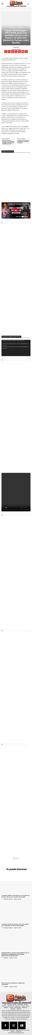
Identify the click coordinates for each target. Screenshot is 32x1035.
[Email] (16, 51)
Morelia (20, 27)
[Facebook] (5, 51)
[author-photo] (2, 899)
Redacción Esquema (8, 899)
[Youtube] (22, 1025)
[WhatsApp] (12, 51)
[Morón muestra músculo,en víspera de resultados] (16, 971)
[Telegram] (22, 51)
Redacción (16, 47)
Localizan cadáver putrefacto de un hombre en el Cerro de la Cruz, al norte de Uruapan (15, 896)
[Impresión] (19, 51)
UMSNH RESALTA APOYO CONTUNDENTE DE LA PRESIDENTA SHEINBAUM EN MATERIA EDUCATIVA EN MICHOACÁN (15, 954)
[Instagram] (13, 1025)
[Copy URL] (26, 51)
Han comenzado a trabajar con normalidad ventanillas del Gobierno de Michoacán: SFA (8, 142)
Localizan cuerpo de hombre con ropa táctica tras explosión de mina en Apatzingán (15, 924)
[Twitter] (9, 51)
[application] (16, 348)
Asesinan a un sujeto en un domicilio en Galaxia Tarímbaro (23, 141)
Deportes (12, 27)
